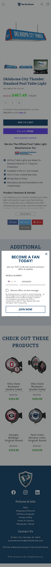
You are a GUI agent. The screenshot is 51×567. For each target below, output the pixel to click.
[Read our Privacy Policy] (43, 294)
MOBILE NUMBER (14, 275)
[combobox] (12, 281)
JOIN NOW (25, 309)
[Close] (46, 254)
